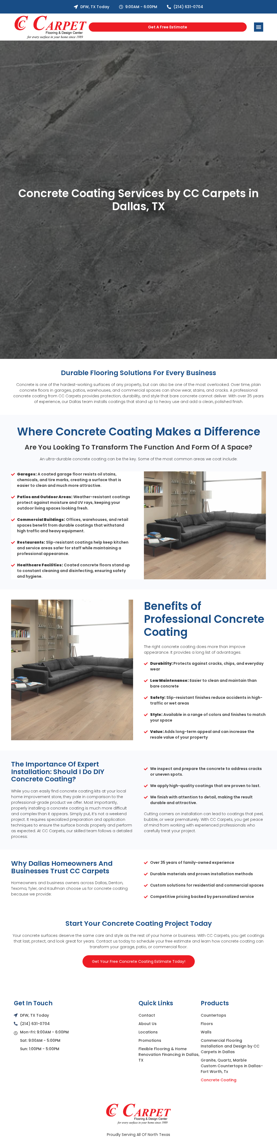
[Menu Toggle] (258, 27)
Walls (206, 1032)
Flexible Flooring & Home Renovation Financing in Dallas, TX (168, 1054)
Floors (207, 1023)
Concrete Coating (218, 1080)
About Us (147, 1023)
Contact (146, 1015)
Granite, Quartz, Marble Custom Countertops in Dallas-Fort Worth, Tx (232, 1065)
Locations (148, 1032)
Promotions (149, 1040)
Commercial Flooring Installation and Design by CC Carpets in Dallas (230, 1046)
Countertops (213, 1015)
